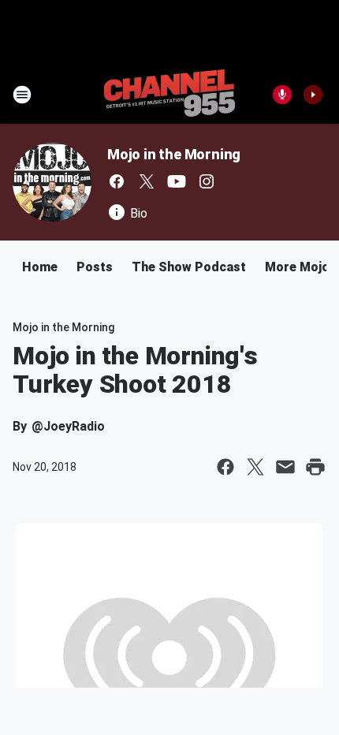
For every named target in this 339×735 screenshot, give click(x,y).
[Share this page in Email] (285, 467)
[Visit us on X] (146, 181)
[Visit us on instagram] (206, 181)
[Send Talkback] (282, 94)
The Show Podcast (189, 266)
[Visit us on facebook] (116, 181)
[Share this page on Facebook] (225, 467)
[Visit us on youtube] (176, 181)
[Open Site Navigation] (22, 94)
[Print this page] (315, 467)
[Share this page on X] (255, 467)
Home (40, 266)
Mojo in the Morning (173, 154)
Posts (94, 266)
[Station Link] (169, 94)
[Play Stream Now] (313, 94)
